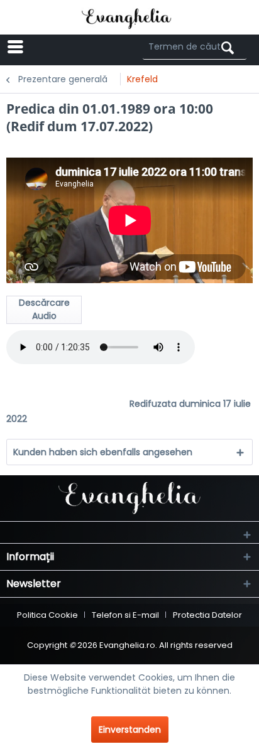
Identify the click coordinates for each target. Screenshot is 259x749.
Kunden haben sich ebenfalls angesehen (102, 452)
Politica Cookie (47, 615)
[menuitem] (52, 47)
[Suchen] (227, 48)
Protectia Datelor (207, 615)
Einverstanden (130, 729)
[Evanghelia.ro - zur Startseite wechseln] (130, 17)
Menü (63, 46)
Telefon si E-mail (125, 615)
